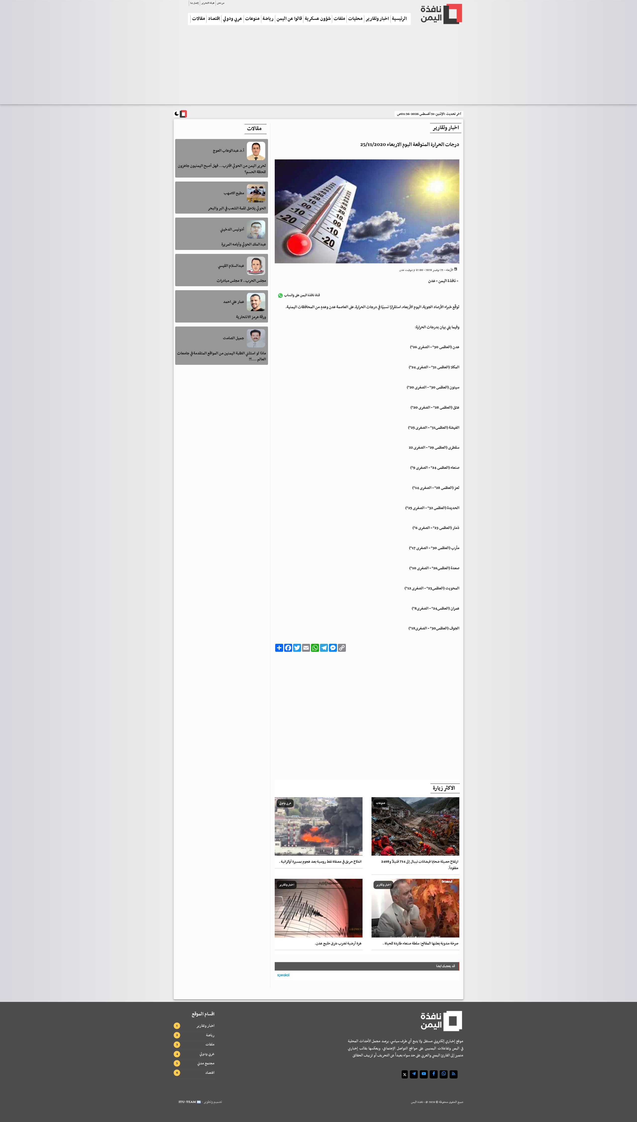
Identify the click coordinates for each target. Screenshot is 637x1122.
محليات (355, 19)
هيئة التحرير (207, 3)
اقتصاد (214, 19)
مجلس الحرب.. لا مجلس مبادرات (241, 281)
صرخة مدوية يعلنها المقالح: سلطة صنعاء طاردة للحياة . (420, 943)
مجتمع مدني (205, 1063)
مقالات (198, 19)
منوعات (252, 19)
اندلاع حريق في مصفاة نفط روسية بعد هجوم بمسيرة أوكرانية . (320, 862)
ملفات (339, 19)
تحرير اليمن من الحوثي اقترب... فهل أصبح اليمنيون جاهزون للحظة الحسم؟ (222, 169)
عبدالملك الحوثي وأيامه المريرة (243, 244)
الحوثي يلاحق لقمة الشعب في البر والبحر (237, 208)
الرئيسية (399, 19)
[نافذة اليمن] (441, 14)
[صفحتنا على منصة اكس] (405, 1074)
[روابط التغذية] (454, 1074)
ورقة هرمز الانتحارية (251, 317)
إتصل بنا (194, 3)
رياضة (268, 19)
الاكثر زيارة (444, 788)
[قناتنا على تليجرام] (414, 1074)
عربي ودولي (232, 19)
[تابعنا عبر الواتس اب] (444, 1074)
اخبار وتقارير (377, 19)
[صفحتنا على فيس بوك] (434, 1074)
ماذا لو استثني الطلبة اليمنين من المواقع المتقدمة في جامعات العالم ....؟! (221, 356)
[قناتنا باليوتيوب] (424, 1074)
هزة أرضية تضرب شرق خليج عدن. (338, 943)
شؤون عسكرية (318, 19)
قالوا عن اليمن (289, 19)
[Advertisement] (318, 67)
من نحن (220, 3)
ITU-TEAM (187, 1102)
